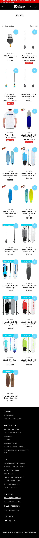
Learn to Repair (10, 443)
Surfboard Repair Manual (14, 447)
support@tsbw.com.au (12, 498)
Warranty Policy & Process (15, 467)
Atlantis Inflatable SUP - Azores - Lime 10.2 (28, 361)
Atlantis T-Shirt (10, 135)
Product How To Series (13, 433)
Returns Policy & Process (14, 463)
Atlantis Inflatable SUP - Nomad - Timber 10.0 (10, 397)
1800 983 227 (15, 502)
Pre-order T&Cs (10, 488)
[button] (2, 6)
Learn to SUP (9, 440)
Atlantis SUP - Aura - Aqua (10, 361)
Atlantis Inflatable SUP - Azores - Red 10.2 (28, 323)
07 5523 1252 (15, 506)
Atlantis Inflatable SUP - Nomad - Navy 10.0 (28, 136)
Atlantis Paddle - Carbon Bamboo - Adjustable (10, 96)
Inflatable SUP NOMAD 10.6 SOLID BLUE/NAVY (10, 212)
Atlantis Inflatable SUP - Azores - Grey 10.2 (28, 250)
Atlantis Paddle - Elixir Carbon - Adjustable (28, 56)
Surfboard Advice (11, 429)
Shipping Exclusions (12, 481)
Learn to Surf (9, 436)
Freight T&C (9, 473)
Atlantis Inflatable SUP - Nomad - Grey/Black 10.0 (10, 323)
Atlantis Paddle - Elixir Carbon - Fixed (10, 250)
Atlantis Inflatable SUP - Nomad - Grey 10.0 (28, 286)
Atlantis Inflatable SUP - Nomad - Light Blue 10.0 (10, 175)
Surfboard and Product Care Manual (16, 451)
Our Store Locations (12, 419)
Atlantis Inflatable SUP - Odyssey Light (10, 286)
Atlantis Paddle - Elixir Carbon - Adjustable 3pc (28, 96)
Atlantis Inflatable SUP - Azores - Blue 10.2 (28, 174)
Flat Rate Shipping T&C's (14, 477)
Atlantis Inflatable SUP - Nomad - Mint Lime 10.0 (28, 213)
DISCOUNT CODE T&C (12, 484)
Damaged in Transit (12, 470)
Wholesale (8, 415)
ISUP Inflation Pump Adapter (10, 56)
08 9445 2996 (14, 510)
